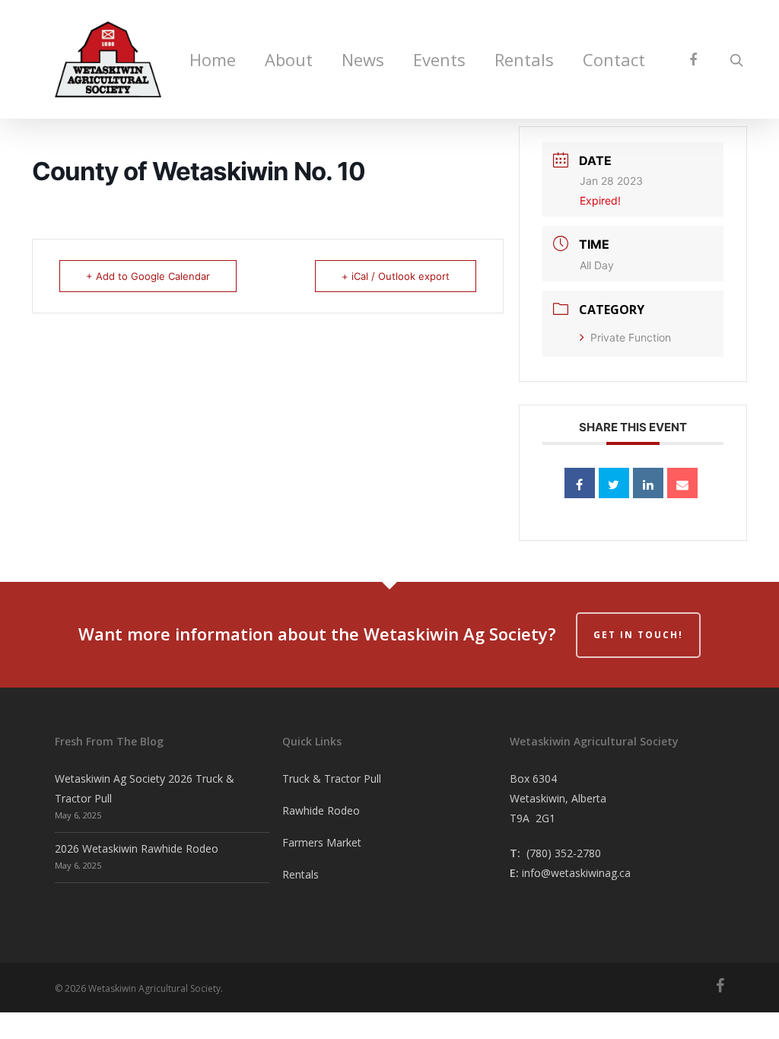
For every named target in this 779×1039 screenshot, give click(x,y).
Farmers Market (321, 842)
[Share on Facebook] (579, 483)
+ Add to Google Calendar (148, 276)
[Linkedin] (648, 483)
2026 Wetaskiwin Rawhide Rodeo (136, 848)
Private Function (630, 337)
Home (212, 59)
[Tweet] (614, 483)
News (363, 59)
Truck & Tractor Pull (331, 778)
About (289, 59)
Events (439, 59)
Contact (614, 59)
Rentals (524, 59)
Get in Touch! (638, 634)
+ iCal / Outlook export (396, 276)
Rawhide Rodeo (321, 810)
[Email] (682, 483)
